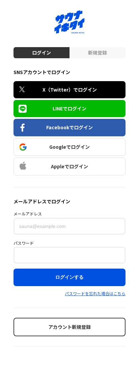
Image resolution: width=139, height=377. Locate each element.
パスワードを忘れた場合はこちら (95, 293)
